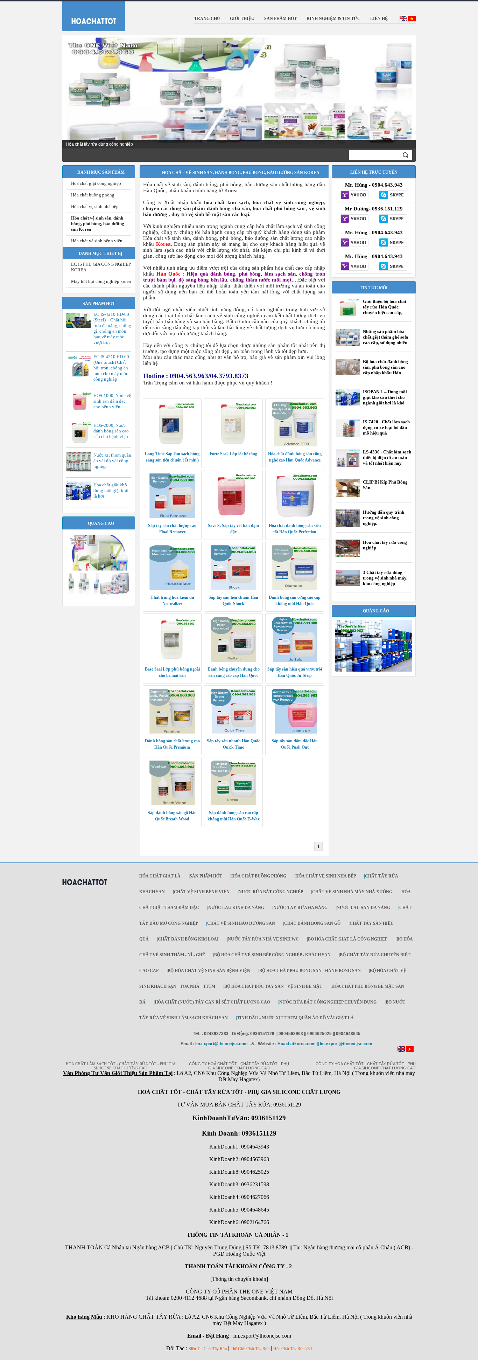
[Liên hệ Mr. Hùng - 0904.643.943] (355, 195)
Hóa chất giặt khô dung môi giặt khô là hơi (110, 490)
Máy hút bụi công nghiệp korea (101, 281)
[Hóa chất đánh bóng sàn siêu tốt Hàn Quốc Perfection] (294, 516)
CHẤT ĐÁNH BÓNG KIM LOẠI (188, 939)
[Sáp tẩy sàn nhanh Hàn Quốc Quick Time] (233, 732)
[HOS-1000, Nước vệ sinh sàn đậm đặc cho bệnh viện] (80, 410)
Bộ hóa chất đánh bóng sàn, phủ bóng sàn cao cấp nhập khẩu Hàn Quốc (385, 370)
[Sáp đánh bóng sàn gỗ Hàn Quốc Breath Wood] (172, 804)
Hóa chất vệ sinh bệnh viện (96, 240)
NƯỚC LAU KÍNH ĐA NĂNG (236, 907)
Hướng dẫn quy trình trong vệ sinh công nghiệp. (383, 517)
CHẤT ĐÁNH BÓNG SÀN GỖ (312, 923)
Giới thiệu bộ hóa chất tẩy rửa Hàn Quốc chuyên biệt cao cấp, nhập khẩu (384, 310)
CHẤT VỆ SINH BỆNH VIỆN (202, 891)
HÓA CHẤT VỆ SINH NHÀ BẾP (325, 876)
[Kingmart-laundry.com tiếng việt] (412, 20)
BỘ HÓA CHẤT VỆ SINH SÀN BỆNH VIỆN (209, 970)
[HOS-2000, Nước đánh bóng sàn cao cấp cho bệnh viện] (80, 442)
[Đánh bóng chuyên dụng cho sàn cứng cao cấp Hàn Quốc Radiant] (233, 660)
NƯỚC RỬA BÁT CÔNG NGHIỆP (271, 891)
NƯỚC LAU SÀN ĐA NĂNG (363, 907)
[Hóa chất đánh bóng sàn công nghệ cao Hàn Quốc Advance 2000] (294, 445)
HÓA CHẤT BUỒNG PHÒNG (258, 876)
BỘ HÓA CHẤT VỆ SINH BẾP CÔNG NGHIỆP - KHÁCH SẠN (272, 954)
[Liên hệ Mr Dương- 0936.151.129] (355, 219)
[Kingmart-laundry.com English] (403, 20)
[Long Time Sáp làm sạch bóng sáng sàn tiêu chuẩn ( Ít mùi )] (172, 445)
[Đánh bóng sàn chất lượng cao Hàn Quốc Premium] (172, 732)
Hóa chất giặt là (160, 876)
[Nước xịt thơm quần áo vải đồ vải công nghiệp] (80, 470)
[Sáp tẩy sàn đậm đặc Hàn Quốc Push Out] (294, 732)
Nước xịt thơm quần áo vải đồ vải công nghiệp (112, 460)
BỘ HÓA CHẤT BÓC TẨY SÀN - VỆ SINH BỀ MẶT (273, 986)
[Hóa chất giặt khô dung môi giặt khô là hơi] (80, 498)
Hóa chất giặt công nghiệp (96, 183)
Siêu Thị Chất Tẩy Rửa (208, 1348)
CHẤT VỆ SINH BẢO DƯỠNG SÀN (241, 923)
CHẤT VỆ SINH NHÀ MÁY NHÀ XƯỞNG (352, 891)
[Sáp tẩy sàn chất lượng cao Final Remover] (172, 516)
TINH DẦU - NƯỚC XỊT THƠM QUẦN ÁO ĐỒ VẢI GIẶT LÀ (295, 1017)
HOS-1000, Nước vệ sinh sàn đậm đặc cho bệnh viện (112, 401)
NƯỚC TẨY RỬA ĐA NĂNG (300, 907)
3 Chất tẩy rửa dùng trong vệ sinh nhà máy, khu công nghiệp (385, 578)
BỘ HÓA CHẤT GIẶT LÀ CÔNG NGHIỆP (347, 939)
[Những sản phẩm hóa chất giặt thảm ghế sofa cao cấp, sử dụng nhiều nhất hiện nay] (348, 344)
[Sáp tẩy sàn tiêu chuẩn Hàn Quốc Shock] (233, 588)
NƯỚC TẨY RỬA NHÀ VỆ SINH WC (263, 939)
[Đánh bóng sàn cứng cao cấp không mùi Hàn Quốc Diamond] (294, 588)
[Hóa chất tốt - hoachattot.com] (89, 14)
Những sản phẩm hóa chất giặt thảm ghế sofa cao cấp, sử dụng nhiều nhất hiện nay (385, 340)
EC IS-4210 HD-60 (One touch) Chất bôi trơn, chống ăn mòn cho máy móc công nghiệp (111, 368)
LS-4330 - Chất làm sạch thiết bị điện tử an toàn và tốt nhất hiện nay (387, 457)
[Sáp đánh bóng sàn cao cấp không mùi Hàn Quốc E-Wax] (233, 804)
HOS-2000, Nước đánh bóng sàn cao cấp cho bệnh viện (111, 431)
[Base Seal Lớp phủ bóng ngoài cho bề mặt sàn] (172, 660)
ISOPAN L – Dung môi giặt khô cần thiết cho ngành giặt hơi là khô (385, 397)
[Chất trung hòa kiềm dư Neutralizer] (172, 588)
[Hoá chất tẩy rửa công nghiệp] (348, 556)
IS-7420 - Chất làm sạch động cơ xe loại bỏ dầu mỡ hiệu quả (386, 427)
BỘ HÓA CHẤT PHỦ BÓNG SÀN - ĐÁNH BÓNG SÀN (310, 970)
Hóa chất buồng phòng (92, 194)
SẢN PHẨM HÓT (206, 876)
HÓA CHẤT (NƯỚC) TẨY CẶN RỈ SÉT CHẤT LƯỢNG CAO (212, 1002)
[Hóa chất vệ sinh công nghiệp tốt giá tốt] (373, 670)
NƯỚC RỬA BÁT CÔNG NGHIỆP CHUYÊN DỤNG (328, 1002)
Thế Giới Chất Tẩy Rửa (250, 1348)
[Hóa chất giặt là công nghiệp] (99, 594)
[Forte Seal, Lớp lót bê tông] (233, 445)
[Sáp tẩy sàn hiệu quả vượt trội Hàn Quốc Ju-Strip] (294, 660)
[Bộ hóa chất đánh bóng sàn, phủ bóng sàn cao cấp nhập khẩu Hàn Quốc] (348, 373)
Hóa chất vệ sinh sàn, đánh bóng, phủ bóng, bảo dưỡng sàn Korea (97, 223)
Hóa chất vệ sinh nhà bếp (95, 206)
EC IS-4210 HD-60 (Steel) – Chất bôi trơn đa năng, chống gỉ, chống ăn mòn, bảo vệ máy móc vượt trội (112, 328)
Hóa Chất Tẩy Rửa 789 (292, 1348)
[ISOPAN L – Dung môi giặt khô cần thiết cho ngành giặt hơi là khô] (348, 404)
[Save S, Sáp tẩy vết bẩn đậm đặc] (233, 516)
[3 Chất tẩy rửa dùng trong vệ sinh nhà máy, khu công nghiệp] (348, 584)
